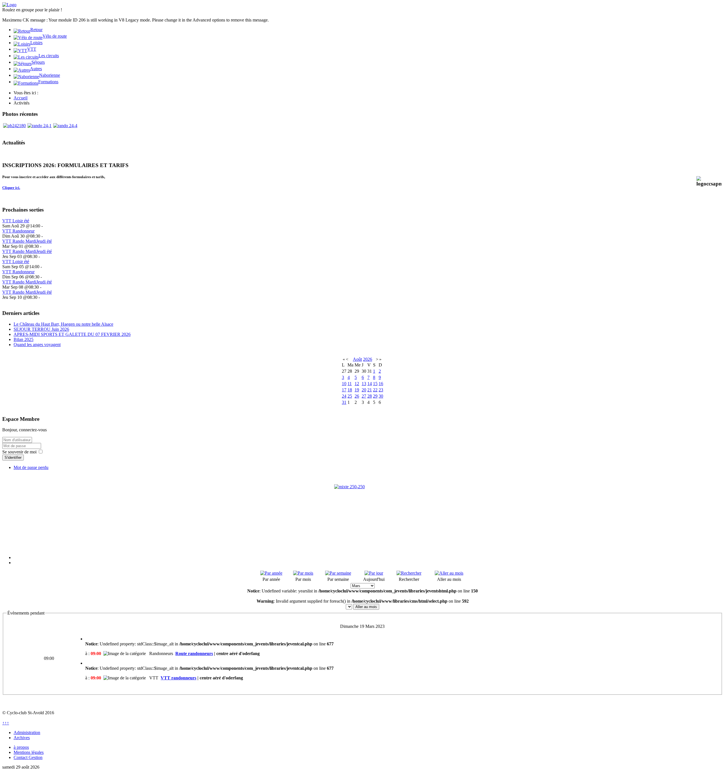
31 (344, 402)
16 (381, 383)
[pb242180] (14, 125)
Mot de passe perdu (31, 467)
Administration (27, 732)
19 (357, 389)
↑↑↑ (5, 722)
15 (375, 383)
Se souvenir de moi (19, 451)
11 (349, 383)
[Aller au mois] (449, 573)
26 (357, 396)
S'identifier (13, 457)
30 (381, 396)
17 (344, 389)
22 (375, 389)
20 (364, 389)
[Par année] (271, 573)
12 (357, 383)
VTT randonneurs (178, 677)
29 (375, 396)
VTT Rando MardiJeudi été (27, 241)
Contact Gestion (28, 757)
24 (344, 396)
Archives (22, 737)
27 (364, 396)
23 (381, 389)
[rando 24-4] (65, 125)
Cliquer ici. (11, 187)
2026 (367, 359)
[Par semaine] (338, 573)
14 (369, 383)
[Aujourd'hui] (373, 573)
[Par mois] (303, 573)
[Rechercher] (408, 573)
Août (357, 359)
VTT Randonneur (18, 231)
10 (344, 383)
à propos (21, 747)
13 (364, 383)
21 (369, 389)
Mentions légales (29, 752)
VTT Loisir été (15, 220)
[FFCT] (362, 512)
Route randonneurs (194, 653)
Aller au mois (366, 607)
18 (349, 389)
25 (349, 396)
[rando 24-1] (39, 125)
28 (369, 396)
